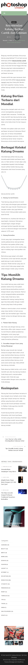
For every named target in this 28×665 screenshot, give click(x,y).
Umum (3, 607)
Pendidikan (4, 588)
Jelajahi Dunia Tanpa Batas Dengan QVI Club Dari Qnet (8, 482)
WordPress (20, 662)
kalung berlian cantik (19, 61)
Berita (3, 552)
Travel (3, 603)
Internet (4, 572)
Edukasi (3, 560)
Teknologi (4, 595)
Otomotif (4, 584)
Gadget (3, 568)
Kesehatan (4, 580)
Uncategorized (6, 611)
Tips (2, 599)
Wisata (3, 615)
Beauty (3, 549)
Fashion (3, 564)
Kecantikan (4, 576)
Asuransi (4, 545)
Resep (3, 592)
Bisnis (14, 22)
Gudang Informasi (16, 655)
